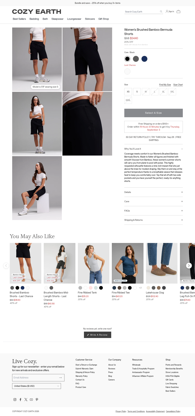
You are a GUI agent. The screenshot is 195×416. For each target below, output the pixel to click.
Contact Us (80, 380)
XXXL (128, 100)
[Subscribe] (60, 378)
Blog (110, 376)
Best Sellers (19, 18)
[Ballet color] (90, 288)
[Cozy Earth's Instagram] (14, 399)
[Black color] (17, 288)
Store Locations (172, 372)
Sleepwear (57, 18)
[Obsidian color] (114, 288)
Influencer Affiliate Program (143, 376)
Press (110, 372)
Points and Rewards (173, 365)
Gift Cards (170, 380)
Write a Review (100, 335)
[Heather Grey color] (80, 288)
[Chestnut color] (159, 288)
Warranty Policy (82, 376)
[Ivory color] (28, 288)
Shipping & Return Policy (85, 372)
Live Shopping (171, 384)
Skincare (90, 18)
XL (163, 91)
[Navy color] (22, 288)
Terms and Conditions (136, 411)
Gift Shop (103, 18)
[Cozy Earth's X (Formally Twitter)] (25, 399)
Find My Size (165, 84)
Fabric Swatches (172, 387)
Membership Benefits (174, 369)
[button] (178, 11)
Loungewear (74, 18)
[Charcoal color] (12, 288)
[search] (161, 12)
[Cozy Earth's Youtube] (31, 399)
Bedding (34, 18)
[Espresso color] (119, 288)
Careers (111, 380)
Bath (45, 18)
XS (128, 91)
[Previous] (6, 266)
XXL (172, 91)
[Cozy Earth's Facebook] (20, 399)
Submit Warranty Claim (84, 369)
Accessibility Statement (155, 411)
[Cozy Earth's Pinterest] (36, 399)
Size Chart (178, 84)
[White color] (85, 288)
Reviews (111, 369)
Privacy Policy (121, 411)
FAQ (77, 384)
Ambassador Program (141, 372)
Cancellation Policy (173, 411)
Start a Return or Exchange (86, 365)
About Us (112, 365)
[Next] (189, 266)
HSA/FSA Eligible (173, 376)
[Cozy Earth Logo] (36, 11)
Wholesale (136, 365)
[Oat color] (148, 288)
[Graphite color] (164, 288)
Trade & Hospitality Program (143, 369)
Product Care (81, 387)
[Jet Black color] (101, 288)
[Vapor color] (96, 288)
